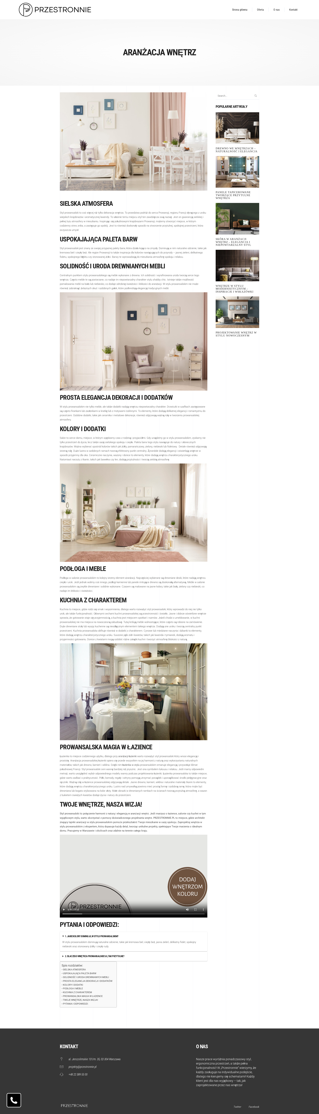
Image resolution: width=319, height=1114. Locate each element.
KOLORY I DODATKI (73, 984)
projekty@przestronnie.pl (83, 1066)
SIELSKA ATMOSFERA (74, 969)
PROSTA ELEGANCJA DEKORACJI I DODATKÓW (88, 981)
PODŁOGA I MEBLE (73, 988)
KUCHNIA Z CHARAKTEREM (77, 992)
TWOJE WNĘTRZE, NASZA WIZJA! (81, 1000)
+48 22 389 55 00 (78, 1074)
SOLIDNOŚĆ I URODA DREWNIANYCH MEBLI (86, 977)
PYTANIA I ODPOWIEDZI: (75, 1003)
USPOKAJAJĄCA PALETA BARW (80, 973)
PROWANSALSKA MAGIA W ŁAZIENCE (83, 996)
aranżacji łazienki (127, 756)
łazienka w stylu (130, 764)
